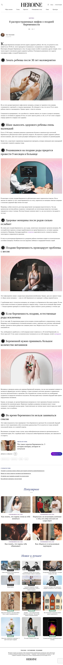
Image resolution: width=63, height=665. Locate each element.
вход (51, 4)
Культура (55, 9)
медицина (14, 459)
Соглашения (31, 650)
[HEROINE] (31, 5)
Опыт (47, 9)
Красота (25, 9)
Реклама (23, 650)
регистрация (58, 4)
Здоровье (31, 18)
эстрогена (31, 232)
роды (26, 459)
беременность (5, 459)
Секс (21, 514)
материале (58, 334)
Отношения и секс (37, 9)
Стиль (18, 9)
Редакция (39, 650)
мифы (20, 459)
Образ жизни (8, 9)
